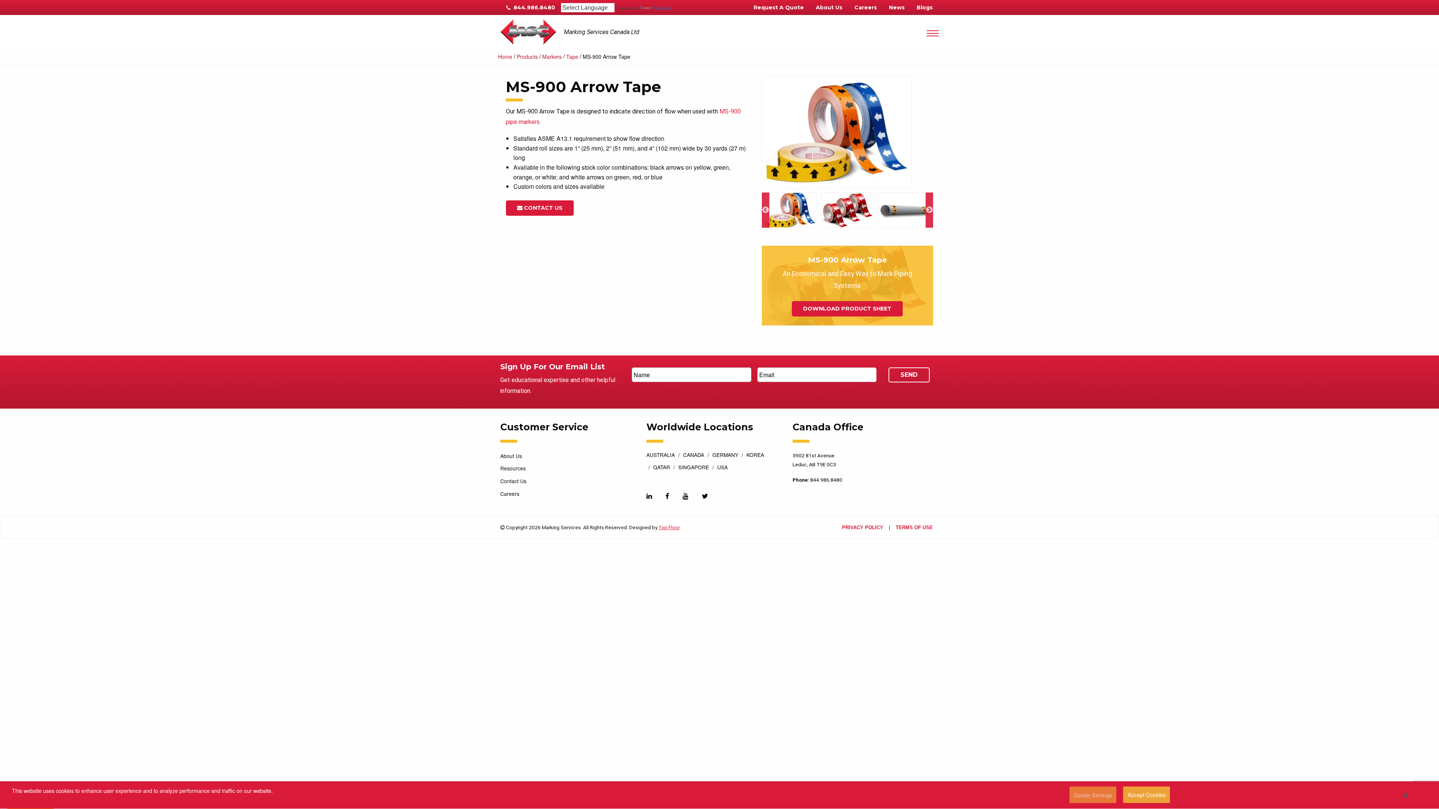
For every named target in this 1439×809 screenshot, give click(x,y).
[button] (1405, 795)
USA (722, 468)
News (897, 7)
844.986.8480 (533, 7)
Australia (660, 455)
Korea (755, 455)
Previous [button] (765, 210)
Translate (662, 8)
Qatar (661, 468)
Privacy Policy (862, 527)
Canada (693, 455)
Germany (725, 455)
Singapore (693, 468)
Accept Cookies (1146, 795)
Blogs (925, 7)
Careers (865, 7)
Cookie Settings (1093, 795)
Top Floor (669, 527)
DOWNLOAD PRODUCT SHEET (847, 308)
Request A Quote (779, 7)
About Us (829, 7)
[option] (847, 132)
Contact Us (542, 207)
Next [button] (929, 210)
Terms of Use (914, 527)
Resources (513, 468)
